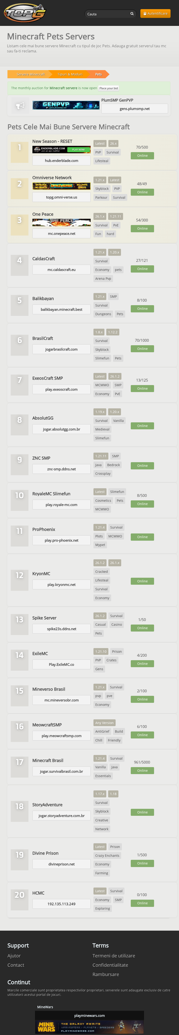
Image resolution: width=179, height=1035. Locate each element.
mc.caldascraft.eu (62, 269)
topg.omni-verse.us (61, 197)
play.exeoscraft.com (61, 389)
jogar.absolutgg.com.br (61, 429)
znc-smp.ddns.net (61, 469)
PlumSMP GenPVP (117, 100)
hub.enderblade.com (61, 160)
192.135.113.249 (62, 904)
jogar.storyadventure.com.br (62, 815)
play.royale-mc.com (61, 504)
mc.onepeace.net (61, 233)
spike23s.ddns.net (61, 628)
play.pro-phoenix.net (61, 540)
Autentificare (157, 13)
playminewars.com (89, 1015)
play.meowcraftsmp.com (62, 735)
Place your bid (109, 88)
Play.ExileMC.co (61, 664)
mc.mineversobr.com (62, 700)
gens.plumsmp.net (135, 108)
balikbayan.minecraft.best (61, 309)
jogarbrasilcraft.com (61, 349)
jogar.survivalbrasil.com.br (61, 771)
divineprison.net (61, 864)
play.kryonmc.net (62, 584)
